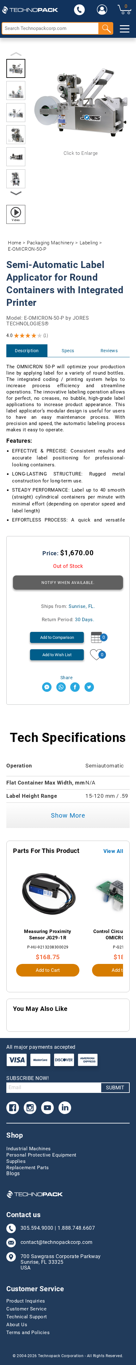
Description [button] (27, 350)
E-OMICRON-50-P (27, 249)
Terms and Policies (28, 1332)
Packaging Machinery (50, 243)
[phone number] (79, 9)
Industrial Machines (28, 1149)
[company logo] (30, 9)
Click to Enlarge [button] (81, 153)
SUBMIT (115, 1088)
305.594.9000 (37, 1228)
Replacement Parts (27, 1167)
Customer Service (26, 1309)
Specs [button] (68, 350)
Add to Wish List (56, 654)
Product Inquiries (25, 1301)
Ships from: (68, 606)
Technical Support (26, 1317)
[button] (15, 68)
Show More (68, 815)
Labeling (89, 243)
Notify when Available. (68, 582)
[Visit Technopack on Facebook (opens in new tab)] (12, 1107)
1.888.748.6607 (76, 1228)
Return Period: (68, 619)
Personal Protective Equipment (41, 1155)
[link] (102, 9)
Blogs (13, 1173)
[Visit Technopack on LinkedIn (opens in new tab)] (65, 1107)
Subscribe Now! (27, 1078)
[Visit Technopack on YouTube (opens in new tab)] (47, 1107)
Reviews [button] (109, 350)
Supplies (16, 1161)
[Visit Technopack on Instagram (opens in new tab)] (30, 1107)
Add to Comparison (57, 637)
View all (113, 851)
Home (14, 243)
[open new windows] (46, 687)
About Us (16, 1324)
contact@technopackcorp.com (57, 1242)
